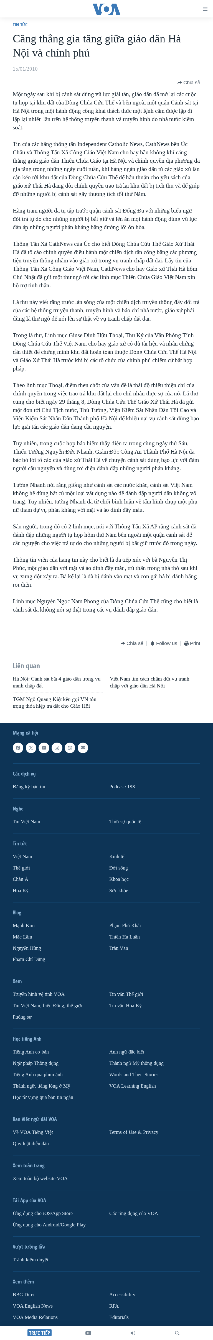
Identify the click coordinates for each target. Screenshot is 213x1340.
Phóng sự (22, 1017)
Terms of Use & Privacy (133, 1132)
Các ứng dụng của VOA (133, 1213)
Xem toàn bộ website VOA (40, 1178)
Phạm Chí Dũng (29, 960)
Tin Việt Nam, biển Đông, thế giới (47, 1006)
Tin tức (20, 24)
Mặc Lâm (22, 937)
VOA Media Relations (35, 1317)
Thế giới (21, 868)
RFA (114, 1306)
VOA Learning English (132, 1086)
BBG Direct (25, 1295)
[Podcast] (70, 748)
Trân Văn (118, 948)
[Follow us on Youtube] (44, 748)
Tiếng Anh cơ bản (31, 1052)
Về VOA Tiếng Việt (33, 1132)
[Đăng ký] (83, 748)
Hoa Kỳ (21, 891)
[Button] (189, 82)
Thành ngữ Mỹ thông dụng (136, 1063)
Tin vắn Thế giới (126, 994)
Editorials (119, 1317)
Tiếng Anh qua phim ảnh (38, 1075)
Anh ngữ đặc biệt (126, 1052)
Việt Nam (22, 856)
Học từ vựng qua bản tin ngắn (43, 1097)
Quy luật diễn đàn (31, 1143)
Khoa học (119, 879)
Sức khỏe (118, 891)
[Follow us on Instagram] (57, 748)
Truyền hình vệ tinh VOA (39, 994)
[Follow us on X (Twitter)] (31, 748)
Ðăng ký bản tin (29, 787)
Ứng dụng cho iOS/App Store (43, 1213)
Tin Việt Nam (26, 822)
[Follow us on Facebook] (18, 748)
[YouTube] (88, 1333)
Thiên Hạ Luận (124, 937)
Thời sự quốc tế (125, 822)
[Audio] (133, 1333)
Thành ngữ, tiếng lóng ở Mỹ (41, 1086)
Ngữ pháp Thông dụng (36, 1063)
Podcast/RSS (122, 787)
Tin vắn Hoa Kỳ (125, 1006)
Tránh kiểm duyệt (30, 1260)
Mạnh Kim (24, 925)
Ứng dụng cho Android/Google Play (49, 1225)
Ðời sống (118, 868)
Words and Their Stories (133, 1075)
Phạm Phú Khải (125, 925)
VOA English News (33, 1306)
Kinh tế (116, 856)
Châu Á (20, 879)
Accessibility (122, 1295)
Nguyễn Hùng (27, 948)
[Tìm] (177, 1333)
